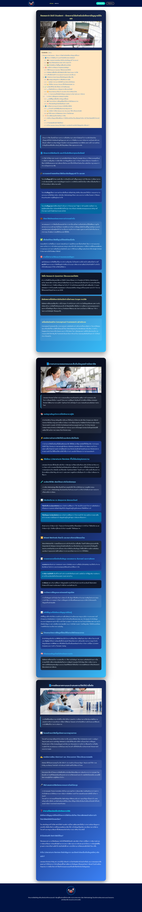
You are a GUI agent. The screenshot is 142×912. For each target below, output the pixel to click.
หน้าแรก (51, 3)
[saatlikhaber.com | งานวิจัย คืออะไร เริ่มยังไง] (37, 3)
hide (50, 52)
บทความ (57, 3)
